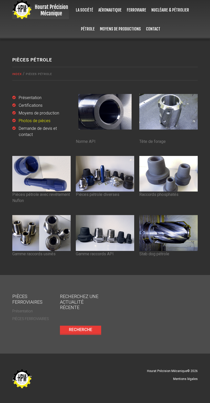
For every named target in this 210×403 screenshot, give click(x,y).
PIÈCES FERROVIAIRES (30, 319)
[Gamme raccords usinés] (41, 232)
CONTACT (153, 29)
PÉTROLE (88, 29)
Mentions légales (185, 379)
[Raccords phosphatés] (168, 173)
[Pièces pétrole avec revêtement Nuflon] (41, 173)
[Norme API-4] (105, 111)
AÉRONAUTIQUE (110, 10)
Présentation (30, 97)
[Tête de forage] (168, 111)
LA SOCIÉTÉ (84, 10)
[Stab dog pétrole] (168, 232)
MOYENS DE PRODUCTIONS (120, 29)
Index (17, 74)
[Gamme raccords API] (105, 232)
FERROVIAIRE (136, 10)
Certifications (31, 105)
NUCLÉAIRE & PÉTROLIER (170, 10)
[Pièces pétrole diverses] (105, 173)
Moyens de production (39, 113)
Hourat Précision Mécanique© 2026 (172, 371)
